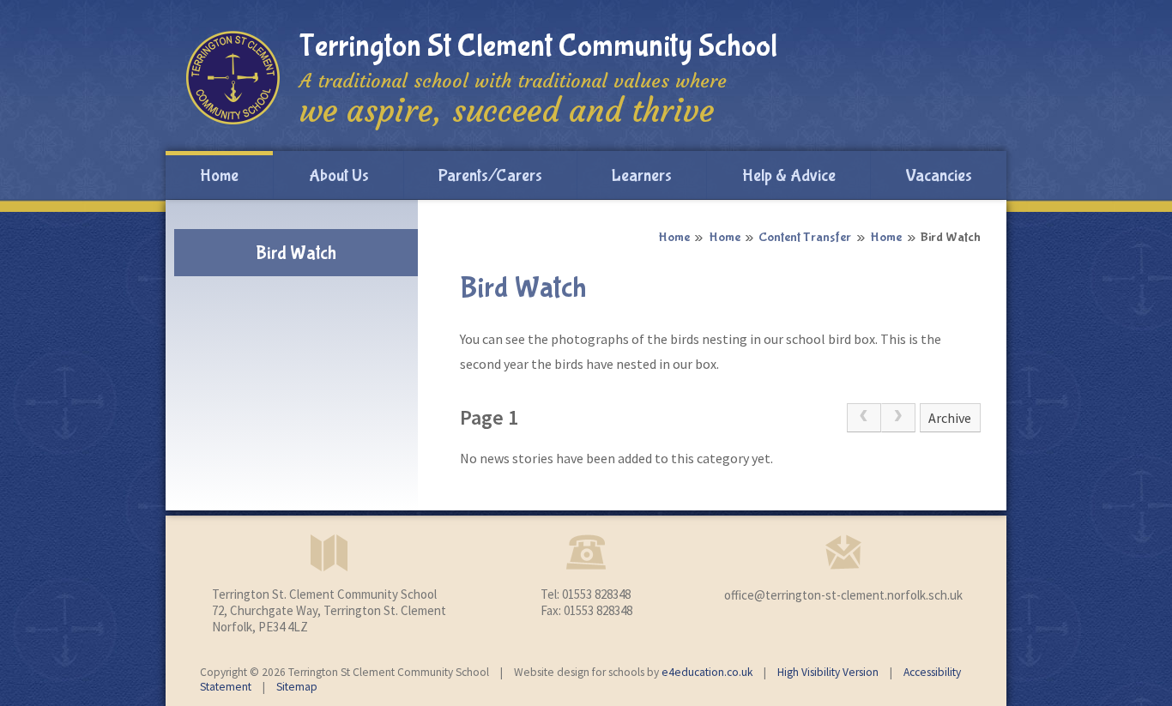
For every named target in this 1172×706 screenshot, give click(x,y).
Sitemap (296, 686)
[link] (864, 417)
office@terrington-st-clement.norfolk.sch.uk (843, 595)
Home (674, 237)
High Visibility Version (828, 672)
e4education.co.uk (707, 672)
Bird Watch (951, 237)
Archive (949, 417)
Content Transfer (804, 237)
